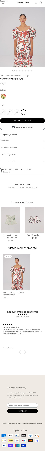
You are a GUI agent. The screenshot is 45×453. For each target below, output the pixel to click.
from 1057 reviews (22, 317)
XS (3, 112)
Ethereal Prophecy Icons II (15, 76)
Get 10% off (22, 411)
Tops (27, 76)
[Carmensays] (22, 2)
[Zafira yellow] (3, 96)
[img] (23, 314)
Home (2, 76)
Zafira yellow (3, 96)
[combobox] (17, 430)
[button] (20, 352)
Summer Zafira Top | (13, 293)
